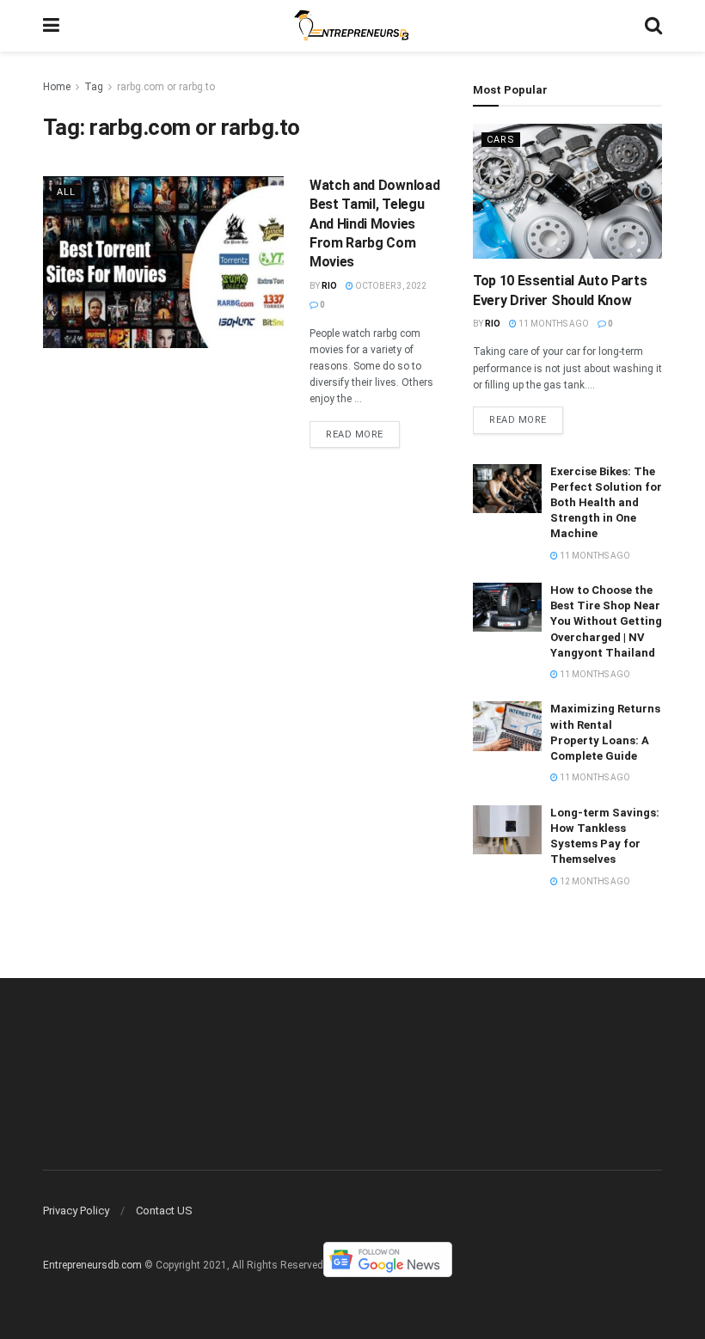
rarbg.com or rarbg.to (166, 87)
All (66, 192)
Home (56, 87)
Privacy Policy (76, 1210)
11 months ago (553, 323)
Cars (501, 139)
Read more (354, 434)
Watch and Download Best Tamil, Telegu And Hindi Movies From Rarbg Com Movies (374, 224)
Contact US (164, 1210)
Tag (93, 87)
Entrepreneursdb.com (92, 1266)
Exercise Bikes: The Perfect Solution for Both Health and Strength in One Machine (606, 503)
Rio (329, 285)
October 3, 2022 (389, 285)
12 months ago (594, 881)
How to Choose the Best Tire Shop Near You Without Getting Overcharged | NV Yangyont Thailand (606, 621)
